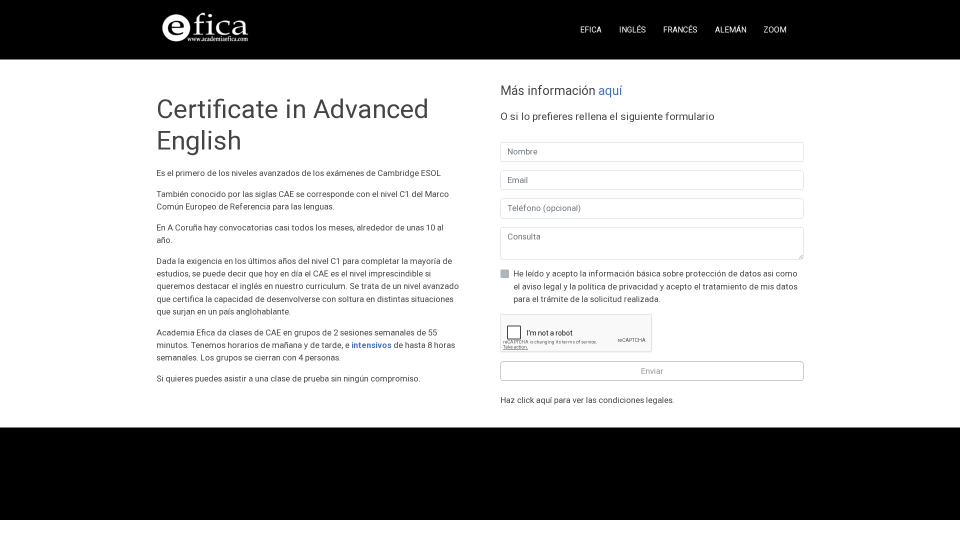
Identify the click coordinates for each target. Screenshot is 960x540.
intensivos (372, 345)
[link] (205, 30)
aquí (610, 91)
